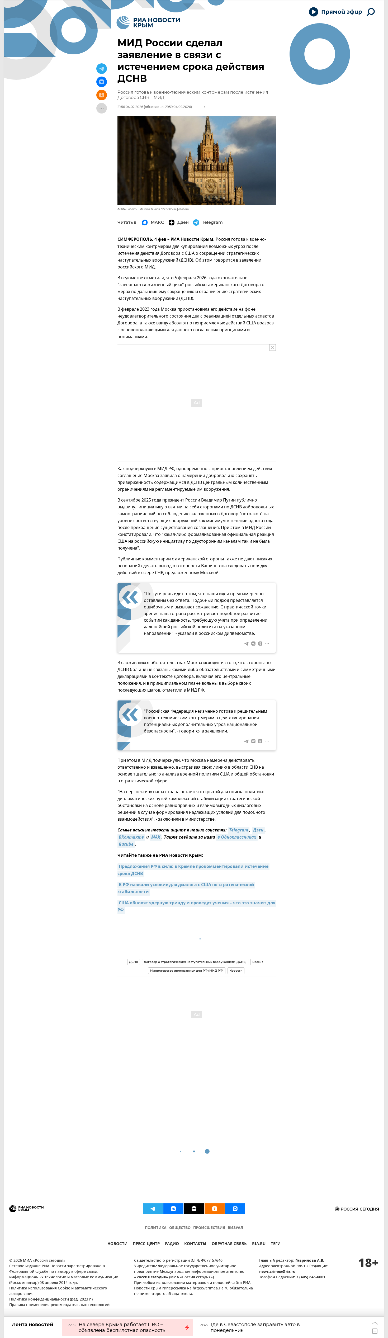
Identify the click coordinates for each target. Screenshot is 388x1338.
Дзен (258, 830)
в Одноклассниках (236, 837)
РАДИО (172, 1244)
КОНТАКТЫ (195, 1244)
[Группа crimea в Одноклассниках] (215, 1208)
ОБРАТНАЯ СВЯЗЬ (229, 1244)
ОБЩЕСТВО (180, 1228)
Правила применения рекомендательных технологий (59, 1305)
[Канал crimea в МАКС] (235, 1208)
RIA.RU (259, 1244)
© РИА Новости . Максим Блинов (138, 209)
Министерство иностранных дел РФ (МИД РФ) (187, 970)
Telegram (238, 830)
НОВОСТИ (117, 1244)
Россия (257, 962)
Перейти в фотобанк (175, 209)
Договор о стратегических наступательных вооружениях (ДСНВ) (195, 962)
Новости (236, 970)
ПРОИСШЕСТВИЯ (209, 1228)
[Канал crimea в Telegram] (153, 1208)
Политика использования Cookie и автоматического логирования (58, 1291)
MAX (155, 837)
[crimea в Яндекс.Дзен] (194, 1208)
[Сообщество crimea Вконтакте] (173, 1208)
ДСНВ (133, 962)
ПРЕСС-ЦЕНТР (146, 1244)
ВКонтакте (131, 837)
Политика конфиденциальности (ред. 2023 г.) (51, 1300)
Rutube (126, 844)
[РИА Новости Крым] (148, 22)
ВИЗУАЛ (235, 1228)
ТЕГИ (276, 1244)
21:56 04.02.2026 (130, 107)
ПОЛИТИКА (156, 1228)
